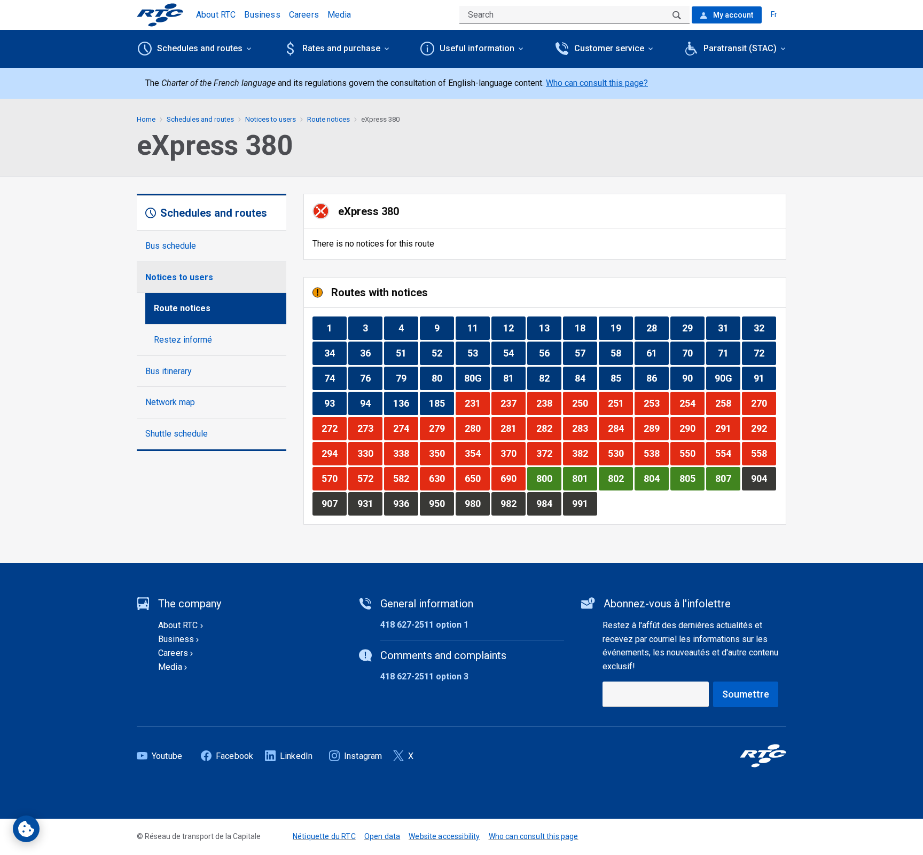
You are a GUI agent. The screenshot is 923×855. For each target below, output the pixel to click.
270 (763, 403)
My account (732, 15)
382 (584, 453)
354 (477, 453)
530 (620, 453)
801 (584, 478)
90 (693, 378)
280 (477, 428)
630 (441, 478)
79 (406, 378)
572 (369, 478)
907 (334, 503)
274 (405, 428)
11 (478, 328)
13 (549, 328)
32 (764, 328)
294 (334, 453)
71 (728, 353)
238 (548, 403)
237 (513, 403)
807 (727, 478)
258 (727, 403)
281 (513, 428)
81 (514, 378)
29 (693, 328)
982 (513, 503)
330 (369, 453)
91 (764, 378)
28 (657, 328)
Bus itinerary (168, 371)
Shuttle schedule (176, 434)
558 (763, 453)
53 (478, 353)
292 (763, 428)
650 (477, 478)
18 (585, 328)
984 (548, 503)
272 (334, 428)
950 (441, 503)
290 (692, 428)
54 (514, 353)
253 (656, 403)
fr (774, 14)
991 (584, 503)
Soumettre (745, 694)
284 (620, 428)
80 (442, 378)
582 (405, 478)
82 (549, 378)
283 (584, 428)
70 (693, 353)
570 (334, 478)
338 (405, 453)
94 (370, 403)
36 (370, 353)
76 (370, 378)
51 (406, 353)
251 (620, 403)
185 (441, 403)
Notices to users (179, 277)
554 (727, 453)
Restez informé (183, 340)
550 (692, 453)
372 (548, 453)
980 (477, 503)
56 (549, 353)
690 (513, 478)
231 (477, 403)
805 (692, 478)
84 (585, 378)
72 (764, 353)
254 (692, 403)
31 (728, 328)
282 (548, 428)
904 (763, 478)
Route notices (182, 308)
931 (369, 503)
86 (657, 378)
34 (335, 353)
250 (584, 403)
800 (548, 478)
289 (656, 428)
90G (727, 378)
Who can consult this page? (597, 83)
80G (477, 378)
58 (621, 353)
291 (727, 428)
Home (146, 119)
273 (369, 428)
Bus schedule (170, 246)
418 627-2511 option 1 (424, 625)
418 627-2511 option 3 (424, 676)
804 (656, 478)
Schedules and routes (200, 119)
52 (442, 353)
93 (335, 403)
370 (513, 453)
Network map (170, 402)
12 (514, 328)
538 (656, 453)
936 (405, 503)
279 (441, 428)
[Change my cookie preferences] (26, 829)
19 (621, 328)
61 (657, 353)
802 (620, 478)
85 (621, 378)
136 (405, 403)
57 (585, 353)
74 (335, 378)
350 (441, 453)
